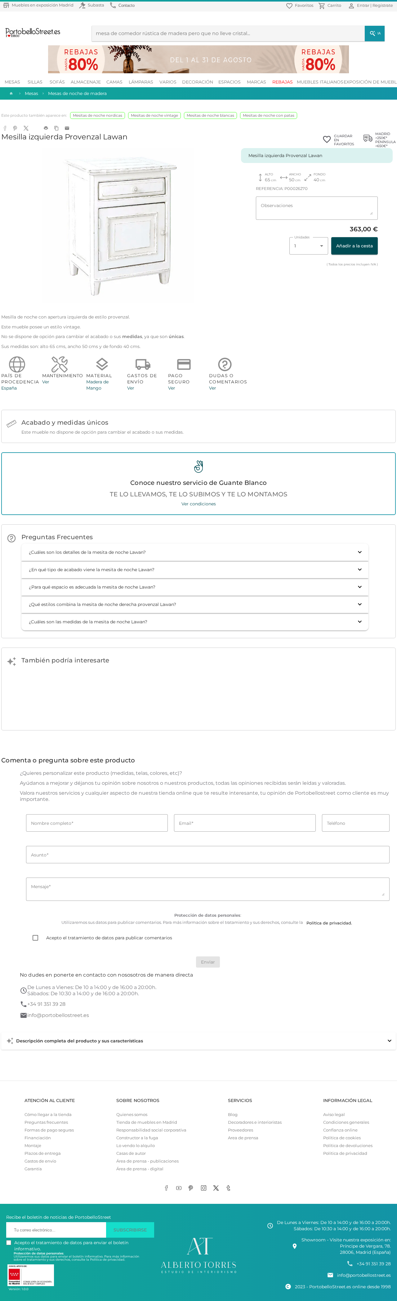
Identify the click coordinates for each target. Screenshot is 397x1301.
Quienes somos (131, 1114)
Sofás (57, 81)
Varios (167, 81)
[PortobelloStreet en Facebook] (167, 1188)
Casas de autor (131, 1153)
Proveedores (240, 1130)
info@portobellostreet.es (58, 1015)
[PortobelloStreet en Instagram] (204, 1188)
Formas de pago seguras (49, 1130)
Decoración (197, 81)
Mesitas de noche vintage (154, 115)
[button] (194, 552)
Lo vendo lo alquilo (135, 1145)
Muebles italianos (320, 81)
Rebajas (282, 81)
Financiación (38, 1138)
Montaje (33, 1145)
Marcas (256, 81)
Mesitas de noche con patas (268, 115)
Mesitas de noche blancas (210, 115)
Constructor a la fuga (137, 1138)
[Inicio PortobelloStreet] (30, 36)
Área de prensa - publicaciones (147, 1161)
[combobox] (308, 246)
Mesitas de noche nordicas (97, 115)
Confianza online (340, 1130)
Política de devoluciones (347, 1145)
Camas (114, 81)
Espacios (229, 81)
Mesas (12, 81)
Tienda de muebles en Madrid (146, 1122)
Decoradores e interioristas (255, 1122)
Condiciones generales (346, 1122)
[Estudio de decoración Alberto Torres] (198, 1273)
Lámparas (141, 81)
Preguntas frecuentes (46, 1122)
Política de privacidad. (107, 1260)
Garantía (33, 1169)
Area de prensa (243, 1138)
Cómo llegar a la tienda (48, 1114)
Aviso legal (334, 1114)
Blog (233, 1114)
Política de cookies (342, 1138)
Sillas (35, 81)
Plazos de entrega (43, 1153)
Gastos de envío (40, 1161)
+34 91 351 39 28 (46, 1004)
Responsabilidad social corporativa (151, 1130)
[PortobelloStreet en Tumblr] (229, 1188)
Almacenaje (86, 81)
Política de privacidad (345, 1153)
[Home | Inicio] (10, 93)
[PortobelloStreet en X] (217, 1188)
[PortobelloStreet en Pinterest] (192, 1188)
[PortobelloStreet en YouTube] (180, 1188)
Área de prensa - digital (139, 1169)
